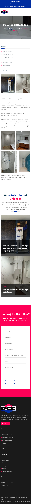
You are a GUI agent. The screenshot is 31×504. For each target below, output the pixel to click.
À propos (4, 463)
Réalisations (5, 460)
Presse (4, 468)
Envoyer (10, 382)
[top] (28, 501)
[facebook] (2, 423)
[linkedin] (8, 423)
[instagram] (5, 423)
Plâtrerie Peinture (7, 51)
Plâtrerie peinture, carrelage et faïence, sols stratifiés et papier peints (15, 248)
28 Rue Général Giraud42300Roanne (16, 6)
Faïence (5, 60)
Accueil (5, 29)
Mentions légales (6, 501)
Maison (5, 243)
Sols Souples (6, 65)
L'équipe (4, 466)
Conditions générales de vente (21, 501)
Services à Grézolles (15, 29)
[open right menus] (29, 11)
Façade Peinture (7, 63)
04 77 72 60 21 (16, 1)
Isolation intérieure (8, 54)
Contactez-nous (16, 4)
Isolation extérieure (8, 57)
